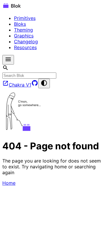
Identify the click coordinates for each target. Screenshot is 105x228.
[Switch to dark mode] (44, 83)
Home (8, 183)
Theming (23, 30)
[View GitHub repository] (34, 85)
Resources (25, 47)
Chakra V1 (20, 85)
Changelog (26, 41)
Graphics (24, 36)
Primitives (25, 18)
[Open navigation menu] (8, 60)
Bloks (20, 24)
